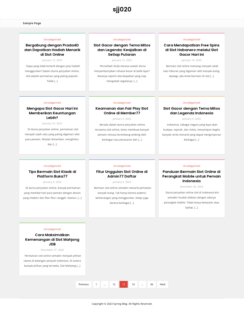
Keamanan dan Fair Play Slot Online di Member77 (122, 111)
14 (133, 284)
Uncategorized (52, 39)
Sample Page (32, 23)
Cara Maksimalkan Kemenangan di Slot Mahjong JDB (52, 239)
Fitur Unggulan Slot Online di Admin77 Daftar (122, 174)
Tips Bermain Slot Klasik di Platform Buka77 (52, 174)
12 (114, 284)
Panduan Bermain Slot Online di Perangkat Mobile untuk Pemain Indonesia (191, 176)
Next (162, 284)
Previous (84, 284)
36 (151, 284)
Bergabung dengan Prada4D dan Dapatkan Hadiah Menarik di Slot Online (52, 50)
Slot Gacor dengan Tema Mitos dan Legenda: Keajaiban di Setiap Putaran (122, 50)
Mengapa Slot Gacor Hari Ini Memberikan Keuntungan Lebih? (52, 113)
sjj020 (122, 9)
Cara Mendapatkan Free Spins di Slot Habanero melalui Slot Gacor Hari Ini (192, 50)
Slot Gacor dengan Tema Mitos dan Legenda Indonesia (191, 111)
